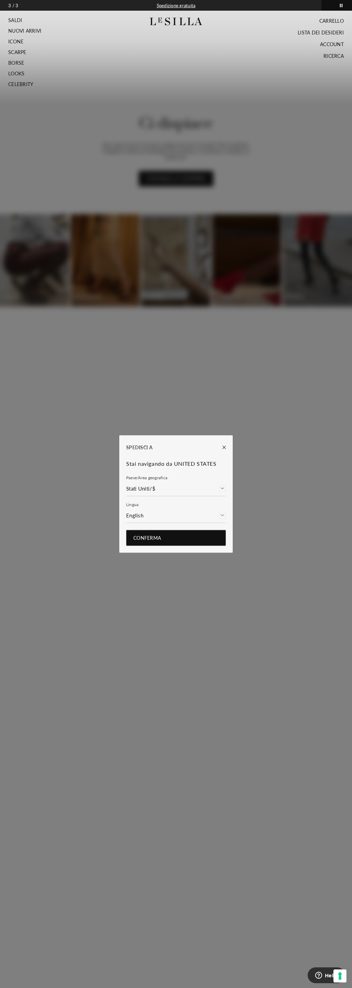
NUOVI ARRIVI (24, 31)
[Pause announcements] (341, 5)
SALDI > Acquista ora (176, 5)
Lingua (132, 504)
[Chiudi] (221, 447)
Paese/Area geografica (146, 477)
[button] (24, 20)
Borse (16, 63)
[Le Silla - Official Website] (176, 21)
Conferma (147, 538)
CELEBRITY (21, 84)
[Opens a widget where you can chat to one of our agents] (326, 976)
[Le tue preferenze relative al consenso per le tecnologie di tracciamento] (339, 975)
